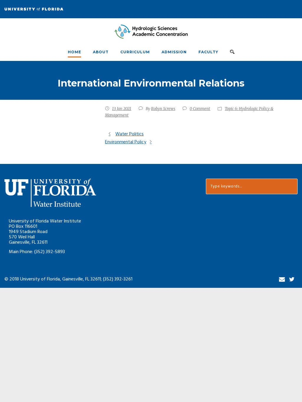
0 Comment (200, 108)
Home (74, 52)
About (101, 52)
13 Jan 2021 (121, 108)
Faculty (208, 52)
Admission (174, 52)
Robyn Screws (163, 108)
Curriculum (135, 52)
